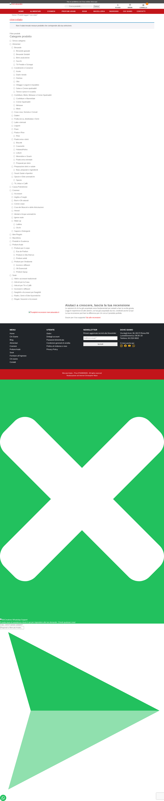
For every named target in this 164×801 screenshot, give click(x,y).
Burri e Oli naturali (21, 200)
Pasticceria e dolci (21, 139)
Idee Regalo (17, 234)
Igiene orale (19, 217)
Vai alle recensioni (93, 317)
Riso (18, 136)
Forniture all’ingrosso (18, 356)
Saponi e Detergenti (22, 231)
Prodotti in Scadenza (20, 241)
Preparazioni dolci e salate (24, 166)
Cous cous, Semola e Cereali (25, 112)
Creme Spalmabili (23, 102)
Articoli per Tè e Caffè (22, 285)
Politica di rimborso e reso (57, 346)
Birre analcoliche (23, 58)
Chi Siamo (14, 337)
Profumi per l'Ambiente (23, 262)
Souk (84, 11)
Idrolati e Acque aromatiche (25, 214)
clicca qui (94, 2)
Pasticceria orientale (24, 160)
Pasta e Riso (19, 132)
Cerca (96, 6)
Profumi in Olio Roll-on (25, 255)
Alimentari (35, 11)
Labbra (19, 224)
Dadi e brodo (21, 75)
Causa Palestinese (19, 187)
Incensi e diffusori (23, 265)
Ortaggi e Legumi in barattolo (27, 85)
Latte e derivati (20, 122)
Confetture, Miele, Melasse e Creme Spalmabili (33, 95)
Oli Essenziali (21, 268)
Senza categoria (18, 41)
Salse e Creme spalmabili (26, 88)
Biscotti (19, 143)
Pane (16, 129)
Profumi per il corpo (22, 248)
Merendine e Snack (24, 156)
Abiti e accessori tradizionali (25, 279)
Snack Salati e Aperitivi (23, 173)
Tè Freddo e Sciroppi (24, 65)
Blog (11, 340)
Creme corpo (19, 204)
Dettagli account (53, 337)
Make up (17, 221)
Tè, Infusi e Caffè (21, 183)
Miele (18, 109)
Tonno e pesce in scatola (26, 92)
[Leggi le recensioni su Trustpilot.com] (44, 312)
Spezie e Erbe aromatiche (24, 177)
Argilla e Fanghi (20, 197)
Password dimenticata (55, 340)
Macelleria (99, 11)
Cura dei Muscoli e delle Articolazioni (29, 207)
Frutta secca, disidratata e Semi (26, 119)
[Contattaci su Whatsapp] (133, 345)
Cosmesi (51, 11)
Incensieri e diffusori (22, 289)
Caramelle (20, 146)
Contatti (141, 11)
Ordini (49, 333)
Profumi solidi (21, 258)
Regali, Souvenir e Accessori (25, 299)
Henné (17, 211)
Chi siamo (127, 11)
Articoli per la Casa (21, 282)
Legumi (17, 126)
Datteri (17, 115)
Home (21, 11)
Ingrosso (114, 11)
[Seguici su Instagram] (121, 345)
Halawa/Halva (21, 149)
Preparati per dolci (23, 163)
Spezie (19, 180)
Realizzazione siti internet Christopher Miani (82, 375)
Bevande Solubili (23, 54)
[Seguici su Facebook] (125, 345)
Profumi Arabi (69, 11)
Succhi (19, 61)
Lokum (19, 153)
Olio (17, 82)
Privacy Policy (52, 349)
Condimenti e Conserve (23, 68)
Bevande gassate (23, 51)
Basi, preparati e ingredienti (27, 170)
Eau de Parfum (22, 251)
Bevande (17, 48)
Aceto (18, 71)
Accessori (18, 194)
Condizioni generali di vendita (58, 343)
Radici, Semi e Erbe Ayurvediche (27, 296)
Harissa (19, 78)
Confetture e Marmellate (25, 98)
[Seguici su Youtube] (129, 345)
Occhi (18, 228)
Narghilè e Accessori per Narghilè (27, 292)
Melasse (19, 105)
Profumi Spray (21, 272)
